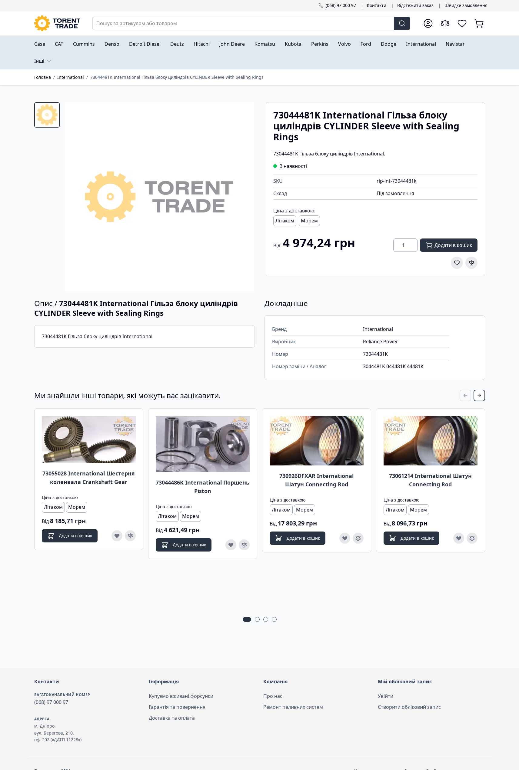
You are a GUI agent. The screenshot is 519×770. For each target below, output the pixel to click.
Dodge (388, 44)
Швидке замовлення (465, 5)
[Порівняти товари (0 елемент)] (445, 23)
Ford (366, 44)
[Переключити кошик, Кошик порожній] (479, 23)
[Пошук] (402, 23)
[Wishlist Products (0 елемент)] (462, 23)
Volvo (344, 44)
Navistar (455, 44)
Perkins (319, 44)
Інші (39, 61)
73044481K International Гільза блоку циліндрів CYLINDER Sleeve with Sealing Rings (177, 77)
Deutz (177, 44)
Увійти (385, 696)
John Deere (232, 44)
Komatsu (265, 44)
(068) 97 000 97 (341, 5)
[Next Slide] (479, 395)
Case (39, 44)
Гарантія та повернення (177, 707)
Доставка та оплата (172, 718)
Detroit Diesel (145, 44)
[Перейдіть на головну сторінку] (57, 23)
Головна (42, 77)
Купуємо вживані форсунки (181, 696)
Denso (112, 44)
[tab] (47, 115)
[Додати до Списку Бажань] (457, 263)
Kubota (293, 44)
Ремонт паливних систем (293, 707)
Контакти (376, 5)
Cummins (84, 44)
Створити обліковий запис (409, 707)
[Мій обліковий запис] (428, 23)
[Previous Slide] (465, 395)
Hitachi (202, 44)
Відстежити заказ (415, 5)
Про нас (272, 696)
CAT (59, 44)
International (421, 44)
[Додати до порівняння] (471, 263)
